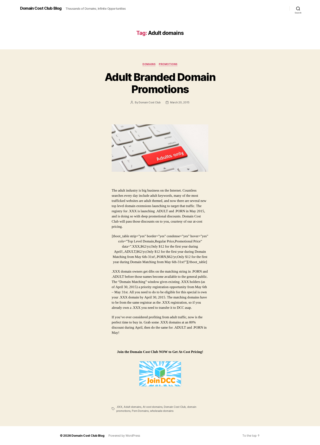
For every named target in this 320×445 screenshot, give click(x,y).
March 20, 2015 (180, 102)
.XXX (119, 406)
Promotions (168, 64)
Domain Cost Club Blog (41, 8)
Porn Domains (140, 410)
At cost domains (152, 406)
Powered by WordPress (124, 435)
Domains (149, 64)
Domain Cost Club (150, 102)
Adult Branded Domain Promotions (160, 83)
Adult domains (132, 406)
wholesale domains (161, 410)
